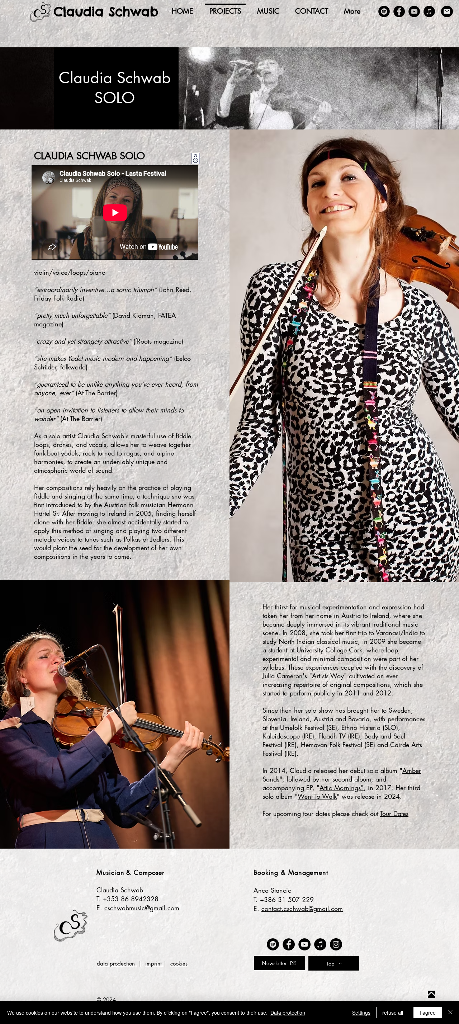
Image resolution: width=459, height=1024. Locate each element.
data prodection (117, 963)
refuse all (392, 1012)
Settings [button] (361, 1012)
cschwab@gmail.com (313, 908)
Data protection (287, 1012)
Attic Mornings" (342, 787)
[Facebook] (399, 11)
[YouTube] (414, 11)
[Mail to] (447, 11)
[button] (279, 963)
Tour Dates (394, 813)
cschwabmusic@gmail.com (141, 907)
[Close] (450, 1012)
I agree (428, 1012)
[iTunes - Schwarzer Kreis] (429, 11)
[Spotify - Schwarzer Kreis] (384, 11)
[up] (431, 994)
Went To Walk (317, 796)
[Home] (40, 12)
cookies (179, 963)
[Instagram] (336, 944)
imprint (154, 963)
